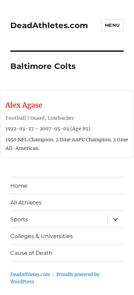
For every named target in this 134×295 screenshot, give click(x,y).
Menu (112, 25)
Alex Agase (23, 105)
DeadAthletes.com (49, 25)
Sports (19, 219)
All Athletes (26, 202)
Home (18, 185)
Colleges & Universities (41, 236)
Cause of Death (31, 253)
